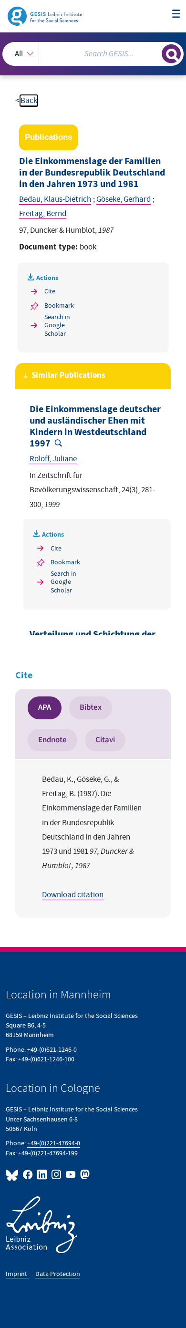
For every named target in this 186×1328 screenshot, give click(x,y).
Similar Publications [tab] (68, 375)
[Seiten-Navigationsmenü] (176, 14)
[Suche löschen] (154, 52)
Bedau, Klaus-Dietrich (55, 199)
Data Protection (57, 1273)
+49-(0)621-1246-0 (52, 1049)
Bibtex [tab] (91, 707)
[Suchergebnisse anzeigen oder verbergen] (171, 54)
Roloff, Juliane (53, 459)
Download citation (72, 895)
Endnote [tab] (52, 740)
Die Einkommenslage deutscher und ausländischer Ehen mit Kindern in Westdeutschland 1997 (95, 426)
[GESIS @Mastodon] (84, 1174)
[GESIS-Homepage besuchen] (45, 15)
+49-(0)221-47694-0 (53, 1143)
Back (29, 100)
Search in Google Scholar (57, 325)
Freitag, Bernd (42, 213)
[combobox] (93, 53)
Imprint (17, 1273)
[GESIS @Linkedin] (42, 1174)
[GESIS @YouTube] (71, 1174)
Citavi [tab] (105, 740)
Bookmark (59, 305)
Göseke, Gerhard (123, 199)
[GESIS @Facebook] (28, 1174)
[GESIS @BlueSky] (13, 1174)
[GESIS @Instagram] (57, 1174)
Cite (49, 291)
